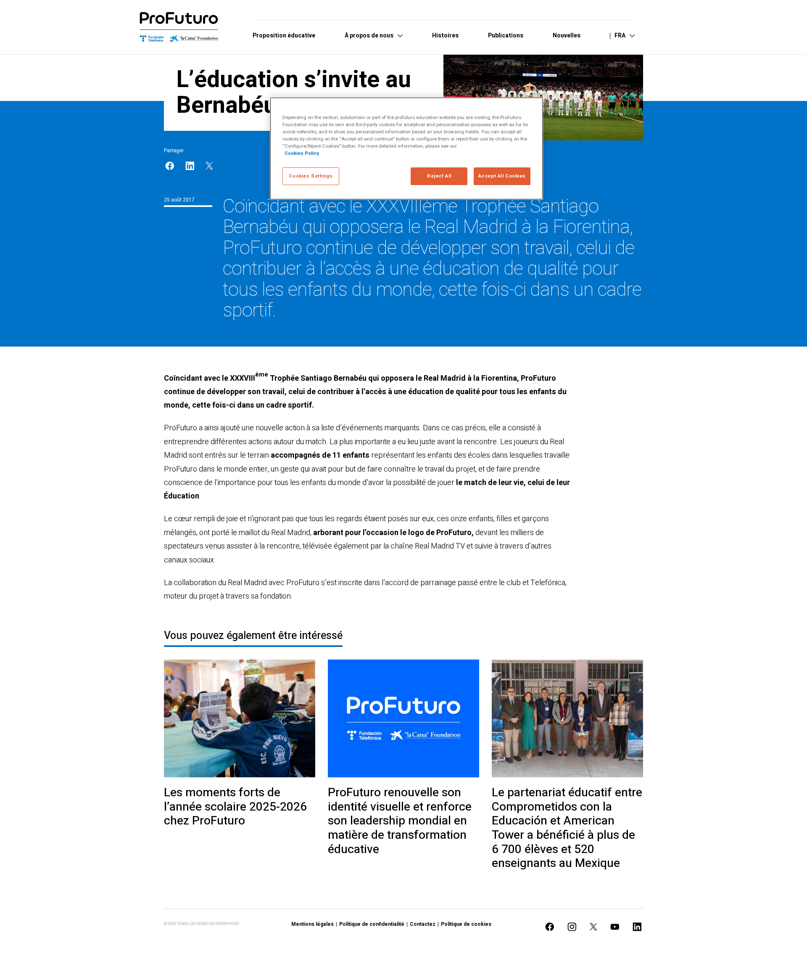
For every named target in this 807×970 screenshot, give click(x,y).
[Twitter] (209, 165)
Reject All (439, 176)
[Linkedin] (190, 166)
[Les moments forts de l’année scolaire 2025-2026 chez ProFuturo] (239, 718)
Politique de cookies (466, 924)
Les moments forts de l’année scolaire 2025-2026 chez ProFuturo (235, 807)
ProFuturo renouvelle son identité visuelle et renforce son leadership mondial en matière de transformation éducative (400, 821)
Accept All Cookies (502, 176)
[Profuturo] (179, 27)
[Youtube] (615, 927)
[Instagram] (572, 927)
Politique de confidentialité (371, 924)
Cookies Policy (302, 153)
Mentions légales (312, 924)
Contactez (422, 924)
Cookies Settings (310, 176)
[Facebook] (170, 166)
